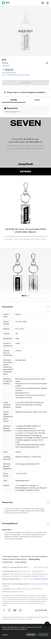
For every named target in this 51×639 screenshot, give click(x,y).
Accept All (43, 634)
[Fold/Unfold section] (25, 307)
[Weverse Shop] (3, 2)
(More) (24, 629)
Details (14, 100)
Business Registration (41, 579)
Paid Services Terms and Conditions (34, 556)
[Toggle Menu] (47, 2)
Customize (31, 634)
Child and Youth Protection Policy (14, 559)
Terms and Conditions (10, 556)
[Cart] (42, 2)
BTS (4, 60)
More (24, 296)
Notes (37, 100)
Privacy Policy (34, 559)
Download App (42, 610)
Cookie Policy (7, 562)
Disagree (5, 634)
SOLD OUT (25, 82)
